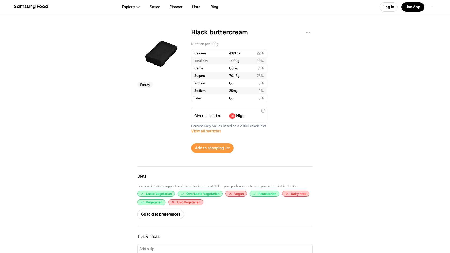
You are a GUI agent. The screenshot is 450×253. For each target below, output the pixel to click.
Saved (155, 6)
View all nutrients (206, 131)
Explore (128, 6)
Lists (196, 6)
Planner (176, 6)
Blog (214, 6)
